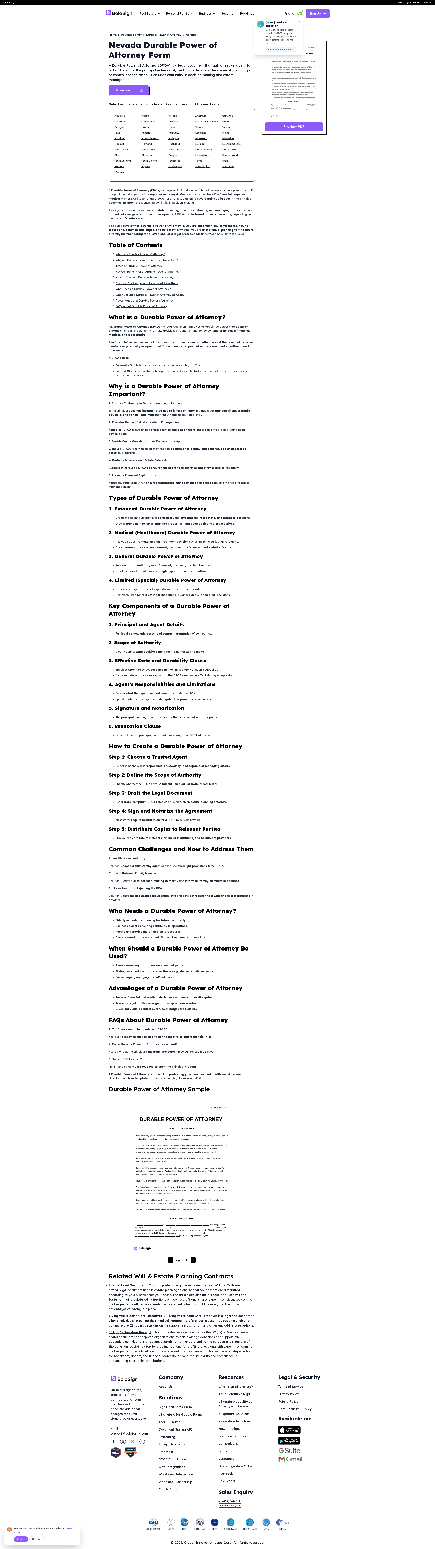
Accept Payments (172, 1444)
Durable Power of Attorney (163, 34)
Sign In (427, 2)
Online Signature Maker (236, 1466)
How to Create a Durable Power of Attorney (144, 277)
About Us (166, 1387)
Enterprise (166, 1452)
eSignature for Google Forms (180, 1414)
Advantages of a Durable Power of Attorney (145, 300)
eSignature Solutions (234, 1414)
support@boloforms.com (129, 1433)
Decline (36, 1539)
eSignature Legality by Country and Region (235, 1404)
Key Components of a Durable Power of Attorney (147, 271)
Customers (226, 1459)
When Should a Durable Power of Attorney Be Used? (150, 294)
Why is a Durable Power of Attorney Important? (147, 260)
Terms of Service (290, 1387)
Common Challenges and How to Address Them (147, 283)
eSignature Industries (234, 1421)
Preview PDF (294, 126)
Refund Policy (288, 1401)
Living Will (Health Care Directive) (135, 1316)
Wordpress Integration (176, 1474)
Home (113, 34)
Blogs (223, 1451)
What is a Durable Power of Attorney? (140, 254)
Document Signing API (175, 1429)
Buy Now (7, 2)
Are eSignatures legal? (235, 1394)
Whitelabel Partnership (175, 1482)
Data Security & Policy (294, 1409)
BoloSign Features (232, 1436)
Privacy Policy (288, 1394)
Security (227, 13)
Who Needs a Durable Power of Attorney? (143, 289)
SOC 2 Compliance (172, 1459)
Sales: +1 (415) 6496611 (409, 2)
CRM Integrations (172, 1467)
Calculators (227, 1481)
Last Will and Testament (128, 1285)
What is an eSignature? (236, 1387)
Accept (21, 1539)
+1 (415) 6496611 (229, 1501)
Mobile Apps (168, 1489)
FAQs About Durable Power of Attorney (141, 306)
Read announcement (279, 49)
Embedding (167, 1437)
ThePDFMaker (169, 1422)
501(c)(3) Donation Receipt (130, 1332)
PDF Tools (226, 1474)
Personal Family (131, 34)
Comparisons (228, 1444)
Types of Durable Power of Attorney (139, 266)
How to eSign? (229, 1429)
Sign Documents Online (176, 1407)
